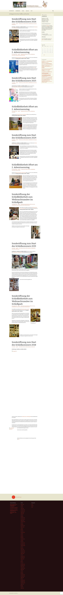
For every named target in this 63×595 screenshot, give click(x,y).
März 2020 (22, 541)
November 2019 (23, 544)
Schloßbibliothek (18, 10)
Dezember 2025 (23, 509)
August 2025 (22, 513)
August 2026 (22, 504)
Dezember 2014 (23, 580)
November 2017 (23, 557)
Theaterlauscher (50, 77)
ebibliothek (47, 25)
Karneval (51, 66)
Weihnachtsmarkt (18, 55)
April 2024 (22, 524)
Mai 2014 (22, 585)
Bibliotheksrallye (46, 62)
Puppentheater (50, 71)
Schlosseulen (35, 23)
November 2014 (23, 581)
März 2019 (22, 548)
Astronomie (46, 61)
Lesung (43, 70)
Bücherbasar (21, 23)
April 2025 (22, 516)
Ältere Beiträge (17, 497)
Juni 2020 (22, 540)
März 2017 (22, 562)
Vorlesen (47, 78)
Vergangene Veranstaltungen (14, 508)
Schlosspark (50, 73)
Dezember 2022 (23, 532)
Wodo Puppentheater (50, 81)
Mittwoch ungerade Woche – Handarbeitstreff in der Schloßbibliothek (13, 505)
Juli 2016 (22, 570)
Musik (49, 70)
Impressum (27, 10)
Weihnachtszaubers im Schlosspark (21, 114)
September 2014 (23, 582)
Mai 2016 (22, 572)
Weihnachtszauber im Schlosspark (21, 57)
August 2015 (22, 577)
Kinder (43, 67)
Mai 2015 (22, 578)
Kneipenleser (43, 69)
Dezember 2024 (23, 517)
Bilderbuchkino (44, 63)
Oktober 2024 (22, 520)
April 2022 (22, 536)
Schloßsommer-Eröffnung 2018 (26, 416)
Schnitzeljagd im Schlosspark (14, 507)
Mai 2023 (22, 529)
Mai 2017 (22, 561)
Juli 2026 (22, 505)
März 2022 (22, 537)
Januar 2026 (22, 508)
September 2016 (23, 568)
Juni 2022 (22, 533)
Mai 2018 (22, 554)
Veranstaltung (44, 78)
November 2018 (23, 552)
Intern (31, 10)
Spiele (51, 76)
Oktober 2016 (22, 566)
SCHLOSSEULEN (11, 10)
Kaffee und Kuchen (25, 23)
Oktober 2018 (22, 553)
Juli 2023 (22, 528)
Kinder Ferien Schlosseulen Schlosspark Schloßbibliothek (47, 68)
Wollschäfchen (43, 82)
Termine (32, 505)
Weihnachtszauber (22, 55)
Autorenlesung (49, 61)
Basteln (25, 204)
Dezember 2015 (23, 574)
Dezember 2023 (23, 525)
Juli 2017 (22, 560)
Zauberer (46, 82)
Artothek (23, 204)
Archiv (17, 23)
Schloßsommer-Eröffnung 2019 (17, 252)
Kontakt (23, 10)
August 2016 (22, 569)
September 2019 (23, 545)
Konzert (46, 69)
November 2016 (23, 565)
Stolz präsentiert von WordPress (13, 593)
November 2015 (23, 576)
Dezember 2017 (23, 556)
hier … (19, 439)
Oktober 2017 (22, 558)
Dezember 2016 (23, 564)
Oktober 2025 (22, 512)
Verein (34, 67)
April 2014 (22, 586)
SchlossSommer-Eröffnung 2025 (17, 86)
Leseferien (49, 69)
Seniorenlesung (49, 76)
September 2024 (23, 521)
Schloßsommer (14, 24)
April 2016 (22, 573)
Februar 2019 (22, 549)
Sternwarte (43, 77)
